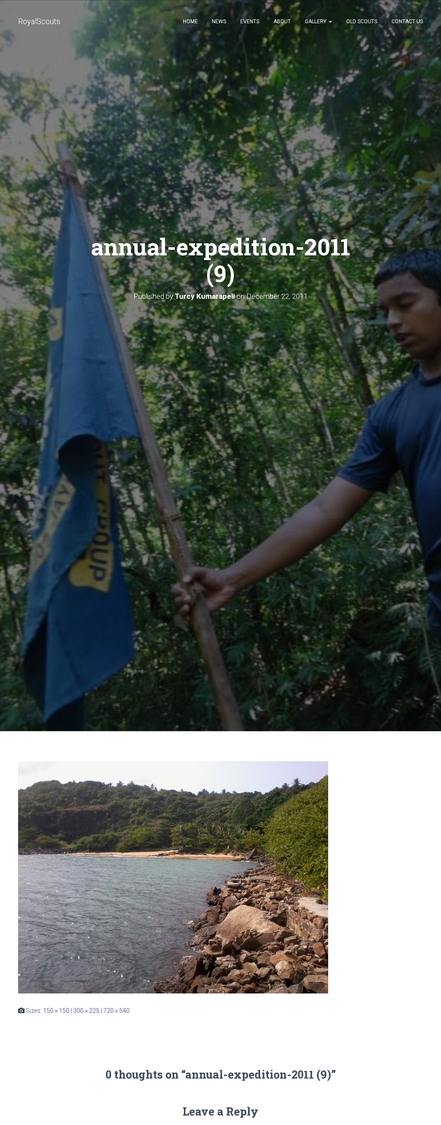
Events (249, 21)
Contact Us (407, 21)
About (282, 21)
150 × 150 (56, 1010)
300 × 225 (86, 1010)
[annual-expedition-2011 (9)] (173, 877)
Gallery (316, 21)
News (219, 21)
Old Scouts (361, 21)
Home (190, 21)
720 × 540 (116, 1010)
